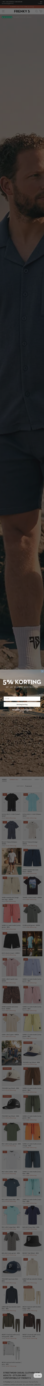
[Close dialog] (42, 671)
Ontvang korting (22, 704)
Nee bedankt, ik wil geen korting (22, 709)
